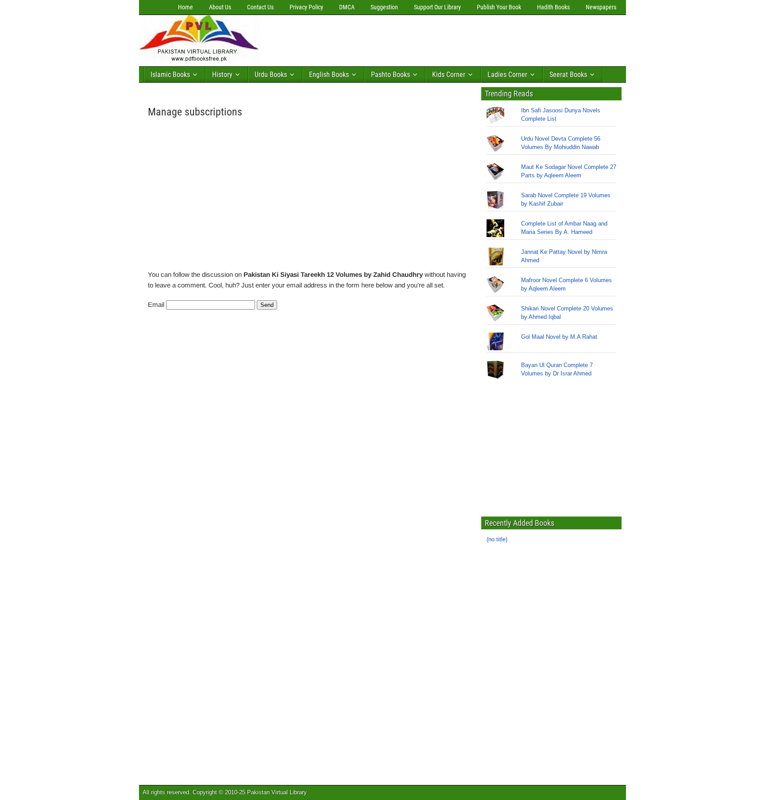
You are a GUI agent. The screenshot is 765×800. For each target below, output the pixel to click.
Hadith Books (553, 7)
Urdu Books (271, 74)
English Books (329, 74)
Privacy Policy (306, 7)
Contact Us (260, 7)
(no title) (497, 539)
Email (156, 304)
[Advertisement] (424, 38)
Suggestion (384, 7)
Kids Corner (448, 74)
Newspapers (601, 7)
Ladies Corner (507, 74)
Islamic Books (170, 74)
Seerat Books (568, 74)
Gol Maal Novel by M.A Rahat (559, 336)
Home (185, 7)
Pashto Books (390, 74)
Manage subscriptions (195, 112)
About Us (220, 7)
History (222, 74)
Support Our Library (437, 7)
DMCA (347, 7)
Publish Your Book (499, 7)
